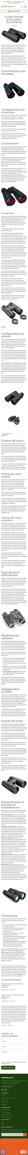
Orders (2, 1122)
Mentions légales (19, 1153)
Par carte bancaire (5, 1110)
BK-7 (25, 578)
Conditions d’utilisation (19, 1148)
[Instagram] (5, 1089)
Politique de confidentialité (7, 1148)
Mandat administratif (6, 1114)
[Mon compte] (21, 6)
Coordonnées (15, 1150)
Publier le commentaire (8, 1067)
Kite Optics (5, 433)
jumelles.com (20, 974)
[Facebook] (2, 1089)
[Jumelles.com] (10, 6)
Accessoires (4, 1104)
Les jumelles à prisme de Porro (10, 941)
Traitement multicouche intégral (10, 671)
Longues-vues (4, 1100)
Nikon (16, 950)
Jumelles (3, 1095)
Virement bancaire (5, 1112)
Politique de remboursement (7, 1145)
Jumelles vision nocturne (7, 1097)
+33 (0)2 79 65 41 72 (8, 1086)
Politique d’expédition (6, 1150)
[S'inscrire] (25, 1134)
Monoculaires (4, 1102)
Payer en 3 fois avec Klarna (7, 1116)
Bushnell (3, 327)
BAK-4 (3, 579)
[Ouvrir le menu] (2, 7)
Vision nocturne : (5, 864)
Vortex (2, 960)
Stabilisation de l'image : (7, 854)
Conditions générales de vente (8, 1153)
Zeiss (7, 952)
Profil (2, 1124)
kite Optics (20, 950)
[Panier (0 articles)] (25, 6)
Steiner (3, 435)
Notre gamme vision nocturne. (17, 879)
